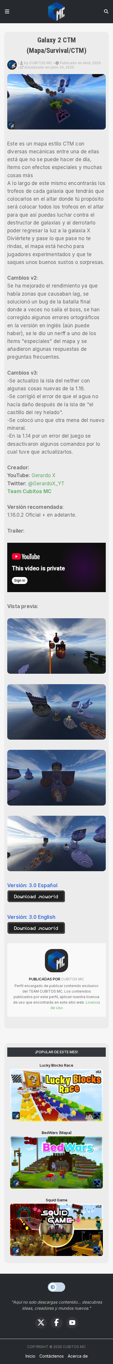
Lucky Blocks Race (56, 1065)
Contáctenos (51, 1356)
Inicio (30, 1356)
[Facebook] (56, 1323)
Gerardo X (44, 475)
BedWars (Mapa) (57, 1132)
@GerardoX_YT (46, 483)
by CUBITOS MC (38, 63)
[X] (41, 1323)
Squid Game (57, 1200)
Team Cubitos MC (29, 491)
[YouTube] (72, 1323)
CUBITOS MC (72, 979)
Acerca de (78, 1356)
